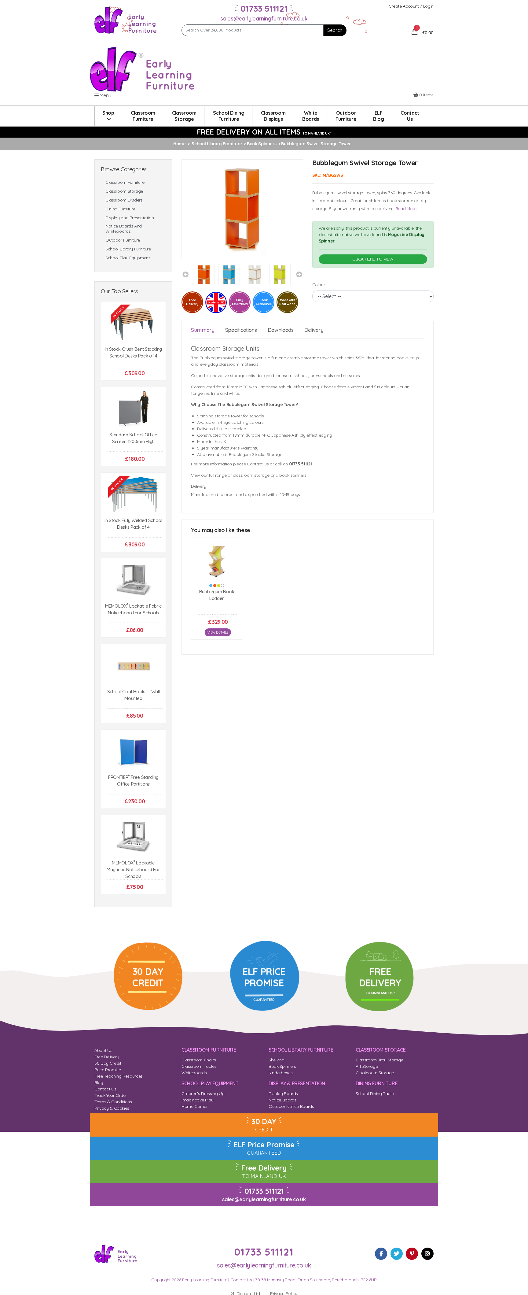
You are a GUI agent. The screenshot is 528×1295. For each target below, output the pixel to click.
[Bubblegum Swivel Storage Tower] (242, 208)
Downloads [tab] (281, 330)
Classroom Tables (199, 1066)
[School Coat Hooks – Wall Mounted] (133, 666)
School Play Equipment (127, 258)
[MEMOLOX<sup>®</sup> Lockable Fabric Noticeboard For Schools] (133, 580)
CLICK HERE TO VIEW (373, 259)
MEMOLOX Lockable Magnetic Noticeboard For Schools (133, 869)
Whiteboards (194, 1072)
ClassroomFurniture (143, 116)
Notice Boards (282, 1100)
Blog (98, 1082)
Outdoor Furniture (122, 240)
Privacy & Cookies (111, 1108)
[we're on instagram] (427, 1254)
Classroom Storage (124, 191)
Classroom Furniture (124, 182)
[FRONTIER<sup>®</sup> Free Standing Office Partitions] (133, 752)
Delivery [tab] (314, 330)
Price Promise (107, 1069)
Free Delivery (106, 1057)
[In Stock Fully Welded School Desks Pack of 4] (133, 495)
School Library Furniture (128, 249)
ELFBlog (378, 116)
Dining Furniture (120, 209)
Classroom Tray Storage (379, 1060)
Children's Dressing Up (203, 1093)
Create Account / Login (411, 6)
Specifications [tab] (241, 330)
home (179, 143)
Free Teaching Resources (118, 1076)
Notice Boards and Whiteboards (123, 229)
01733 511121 (264, 1191)
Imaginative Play (197, 1100)
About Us (103, 1050)
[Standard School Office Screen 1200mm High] (133, 409)
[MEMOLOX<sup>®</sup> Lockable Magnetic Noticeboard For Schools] (133, 837)
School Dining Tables (376, 1093)
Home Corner (194, 1106)
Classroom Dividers (124, 200)
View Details (217, 632)
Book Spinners (282, 1066)
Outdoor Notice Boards (291, 1106)
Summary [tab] (203, 330)
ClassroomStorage (184, 116)
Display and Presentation (129, 217)
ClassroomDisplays (273, 116)
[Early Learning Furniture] (125, 19)
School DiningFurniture (228, 116)
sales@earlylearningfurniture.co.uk (263, 18)
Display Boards (283, 1093)
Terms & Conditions (113, 1101)
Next (299, 275)
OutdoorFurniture (346, 116)
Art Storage (367, 1066)
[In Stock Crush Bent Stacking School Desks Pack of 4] (133, 324)
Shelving (276, 1060)
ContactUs (410, 116)
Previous (185, 275)
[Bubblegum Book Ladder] (216, 560)
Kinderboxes (280, 1072)
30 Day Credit (107, 1063)
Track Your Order (110, 1095)
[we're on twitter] (397, 1254)
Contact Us (105, 1089)
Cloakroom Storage (375, 1072)
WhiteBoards (310, 116)
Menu (105, 95)
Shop (108, 113)
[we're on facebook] (381, 1254)
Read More (405, 208)
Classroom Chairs (199, 1060)
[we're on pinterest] (412, 1254)
